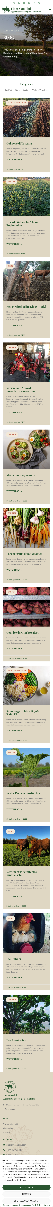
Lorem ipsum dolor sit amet (24, 554)
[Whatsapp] (14, 3)
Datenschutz (10, 1109)
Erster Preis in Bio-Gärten (23, 793)
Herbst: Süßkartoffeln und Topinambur (23, 223)
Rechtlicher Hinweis (11, 1105)
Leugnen (26, 1194)
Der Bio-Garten (16, 1040)
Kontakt (7, 1132)
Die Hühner (13, 959)
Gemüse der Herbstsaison (22, 632)
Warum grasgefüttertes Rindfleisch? (21, 873)
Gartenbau (8, 1128)
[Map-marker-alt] (39, 3)
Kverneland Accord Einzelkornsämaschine (20, 389)
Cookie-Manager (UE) (31, 1105)
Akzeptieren (26, 1187)
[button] (50, 10)
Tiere (17, 90)
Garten (26, 90)
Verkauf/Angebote (40, 90)
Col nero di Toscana (19, 143)
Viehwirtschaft (10, 1124)
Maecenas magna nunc (21, 475)
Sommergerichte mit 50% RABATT (22, 712)
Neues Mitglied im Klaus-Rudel (26, 306)
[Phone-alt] (19, 3)
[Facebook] (29, 3)
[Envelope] (24, 3)
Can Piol (8, 90)
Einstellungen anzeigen (26, 1201)
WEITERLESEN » (14, 159)
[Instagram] (34, 3)
